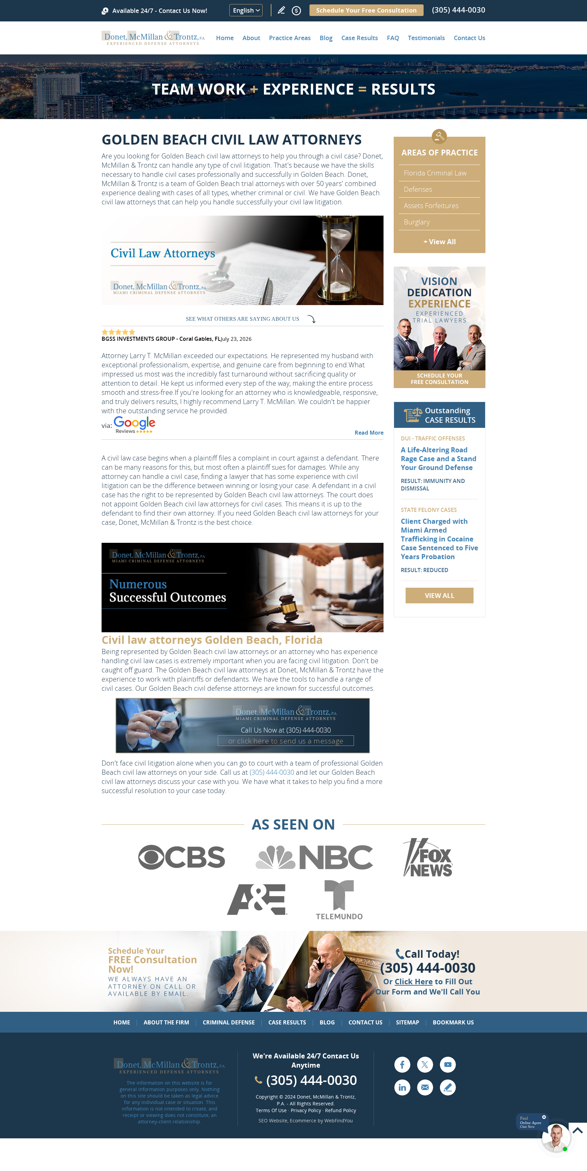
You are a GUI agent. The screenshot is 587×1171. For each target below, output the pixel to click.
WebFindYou (338, 1120)
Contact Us (469, 38)
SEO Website (273, 1120)
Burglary (417, 222)
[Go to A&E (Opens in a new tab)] (257, 918)
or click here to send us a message (286, 741)
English (243, 10)
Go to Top (578, 1130)
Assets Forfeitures (431, 205)
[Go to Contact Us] (439, 327)
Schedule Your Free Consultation (366, 10)
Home (225, 38)
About (251, 38)
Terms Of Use (271, 1110)
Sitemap (407, 1022)
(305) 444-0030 (458, 9)
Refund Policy (340, 1110)
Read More (369, 432)
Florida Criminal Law (435, 173)
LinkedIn (402, 1087)
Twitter (425, 1064)
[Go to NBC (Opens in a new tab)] (314, 875)
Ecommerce (303, 1120)
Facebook (402, 1064)
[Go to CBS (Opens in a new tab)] (181, 875)
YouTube (448, 1064)
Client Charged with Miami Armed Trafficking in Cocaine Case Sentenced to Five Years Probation (439, 539)
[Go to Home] (153, 42)
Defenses (418, 189)
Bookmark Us (453, 1022)
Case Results (359, 38)
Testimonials (426, 38)
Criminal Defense (229, 1022)
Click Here (414, 981)
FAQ (393, 38)
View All (440, 595)
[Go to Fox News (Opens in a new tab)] (427, 875)
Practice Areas (290, 38)
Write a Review (281, 10)
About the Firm (166, 1022)
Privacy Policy (306, 1110)
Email (425, 1087)
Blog (326, 38)
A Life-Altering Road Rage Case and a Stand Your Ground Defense (439, 458)
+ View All (440, 241)
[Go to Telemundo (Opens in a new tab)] (338, 918)
